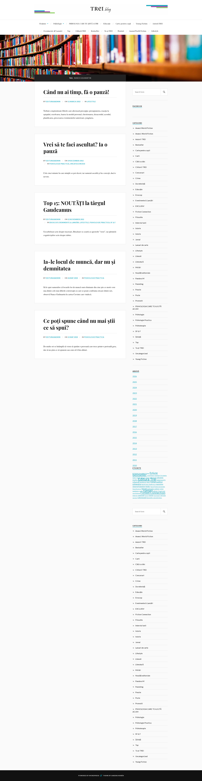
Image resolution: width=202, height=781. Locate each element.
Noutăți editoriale (142, 273)
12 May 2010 (73, 337)
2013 (135, 449)
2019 (135, 415)
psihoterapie (141, 498)
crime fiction (150, 475)
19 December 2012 (76, 161)
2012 (135, 454)
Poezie (138, 289)
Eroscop (53, 222)
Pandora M (139, 278)
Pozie (137, 295)
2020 (135, 410)
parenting (159, 484)
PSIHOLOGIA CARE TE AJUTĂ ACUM (83, 23)
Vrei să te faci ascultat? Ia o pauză (75, 147)
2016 (135, 432)
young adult (156, 495)
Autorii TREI (158, 23)
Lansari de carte (141, 245)
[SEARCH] (164, 92)
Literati (138, 256)
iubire (148, 482)
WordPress (94, 775)
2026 (135, 376)
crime (161, 489)
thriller (148, 487)
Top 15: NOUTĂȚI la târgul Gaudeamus (74, 206)
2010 (135, 465)
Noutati (121, 31)
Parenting (139, 284)
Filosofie (139, 217)
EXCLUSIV (139, 206)
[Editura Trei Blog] (101, 13)
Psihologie (57, 23)
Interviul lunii (140, 223)
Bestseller (95, 31)
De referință (140, 184)
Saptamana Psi (161, 480)
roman (148, 490)
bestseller (140, 475)
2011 (135, 460)
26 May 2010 (73, 278)
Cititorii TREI (80, 31)
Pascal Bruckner (137, 489)
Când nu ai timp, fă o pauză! (76, 91)
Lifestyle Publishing (139, 487)
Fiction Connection (143, 212)
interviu (135, 495)
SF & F (113, 222)
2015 (135, 437)
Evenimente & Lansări (53, 31)
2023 (135, 393)
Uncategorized (77, 164)
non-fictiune (136, 493)
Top (68, 31)
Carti (137, 156)
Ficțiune (42, 23)
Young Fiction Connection (157, 486)
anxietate (157, 475)
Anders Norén (117, 775)
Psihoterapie (140, 325)
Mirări (138, 267)
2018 (135, 421)
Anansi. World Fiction (144, 134)
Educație (106, 23)
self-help (163, 495)
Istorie (138, 228)
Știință (138, 337)
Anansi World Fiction (137, 31)
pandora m (143, 482)
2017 (135, 426)
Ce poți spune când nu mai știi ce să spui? (79, 324)
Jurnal (137, 239)
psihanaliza (137, 484)
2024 (135, 387)
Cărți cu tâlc (140, 161)
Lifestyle (154, 31)
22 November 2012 (76, 219)
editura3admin (53, 101)
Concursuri (139, 172)
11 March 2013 (74, 101)
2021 (135, 404)
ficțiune (154, 472)
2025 (135, 382)
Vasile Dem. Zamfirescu (149, 484)
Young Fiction (141, 23)
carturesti (141, 495)
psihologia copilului (153, 489)
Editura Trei (147, 479)
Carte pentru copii (123, 23)
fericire (146, 495)
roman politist (156, 482)
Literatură (139, 262)
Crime (137, 178)
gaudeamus (136, 491)
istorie (151, 495)
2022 (135, 398)
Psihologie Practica (59, 164)
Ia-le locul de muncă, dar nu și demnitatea (79, 265)
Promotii (139, 301)
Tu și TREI (108, 31)
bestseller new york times (154, 498)
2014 (135, 443)
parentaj (135, 498)
